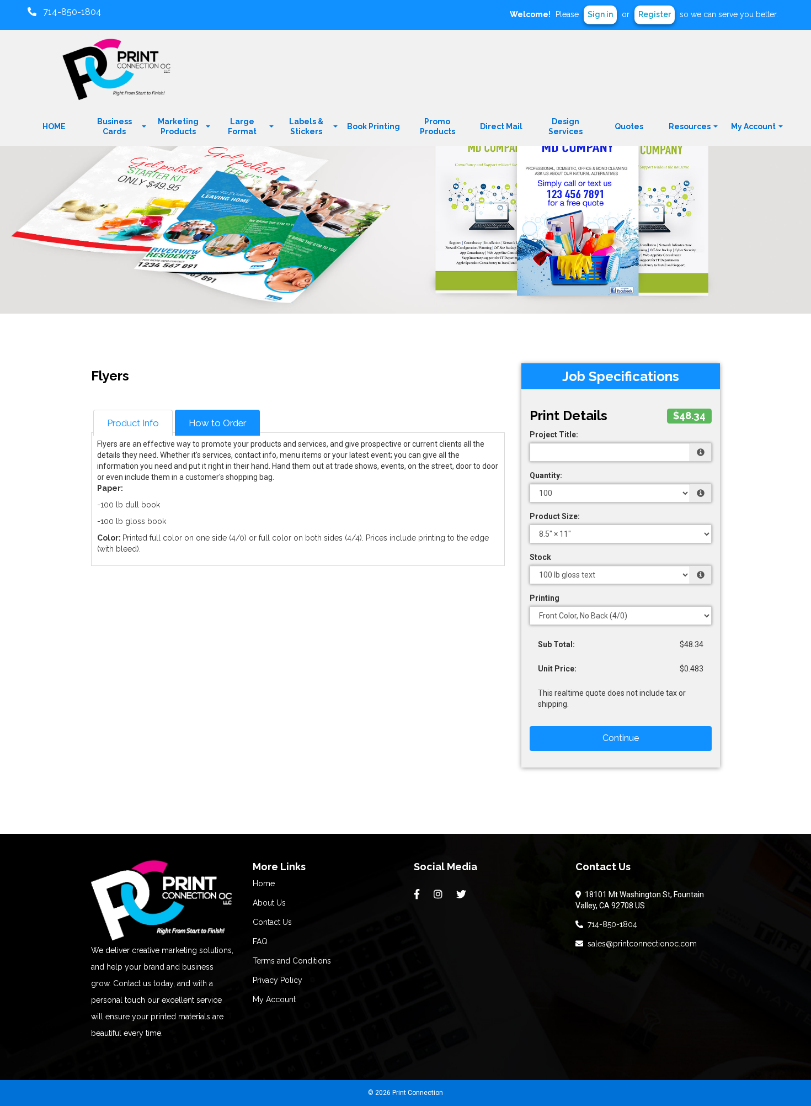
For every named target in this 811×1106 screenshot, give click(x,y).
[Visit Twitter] (462, 894)
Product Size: (555, 516)
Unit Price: (557, 668)
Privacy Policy (277, 980)
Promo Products (437, 126)
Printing (544, 598)
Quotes (629, 126)
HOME (54, 126)
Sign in (600, 14)
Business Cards (114, 126)
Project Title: (554, 434)
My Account (274, 999)
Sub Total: (556, 644)
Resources (690, 126)
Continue (620, 738)
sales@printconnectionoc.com (640, 943)
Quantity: (546, 475)
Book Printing (373, 126)
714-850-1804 (610, 924)
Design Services (565, 126)
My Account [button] (753, 126)
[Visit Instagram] (439, 894)
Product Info (133, 422)
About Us (269, 902)
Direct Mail (501, 126)
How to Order (217, 422)
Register (654, 14)
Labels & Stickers (306, 126)
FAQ (260, 941)
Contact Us (272, 922)
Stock (540, 557)
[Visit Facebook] (418, 894)
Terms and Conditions (292, 960)
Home (264, 883)
